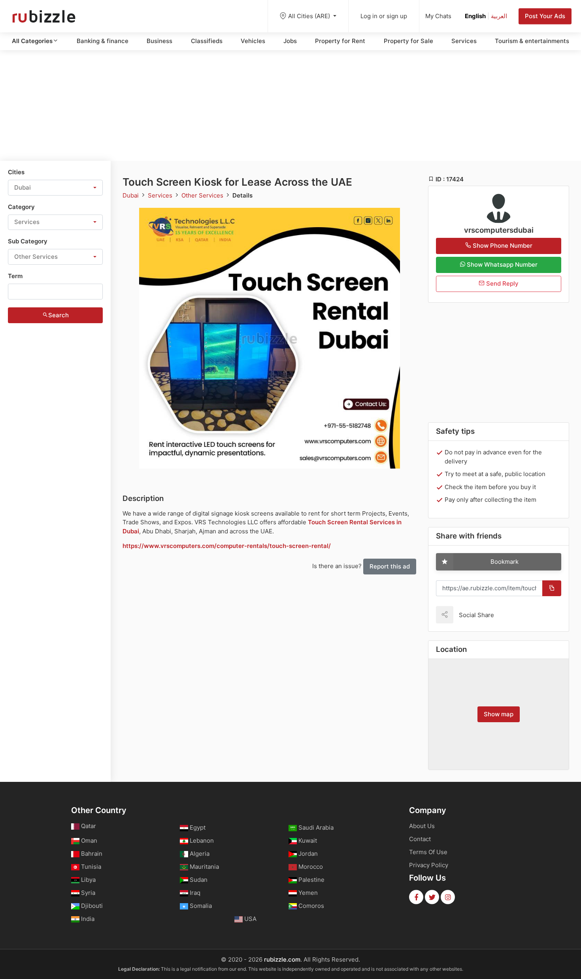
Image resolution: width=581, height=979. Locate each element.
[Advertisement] (290, 105)
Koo (514, 614)
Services (464, 41)
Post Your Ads (545, 16)
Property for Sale (408, 41)
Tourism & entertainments (532, 41)
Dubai (131, 195)
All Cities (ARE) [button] (310, 16)
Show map (498, 714)
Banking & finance (102, 41)
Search (58, 315)
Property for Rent (340, 41)
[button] (55, 188)
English (475, 16)
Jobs (290, 41)
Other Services (203, 195)
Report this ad (390, 566)
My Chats (438, 16)
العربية (499, 16)
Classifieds (207, 41)
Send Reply (502, 283)
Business (159, 41)
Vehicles (253, 41)
